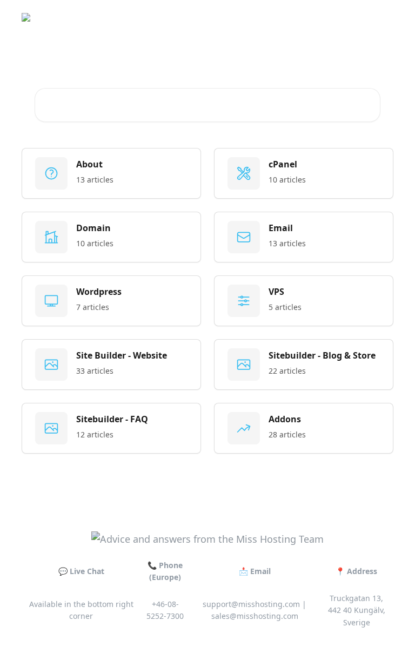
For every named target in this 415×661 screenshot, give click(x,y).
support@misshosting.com (251, 604)
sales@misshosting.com (254, 616)
